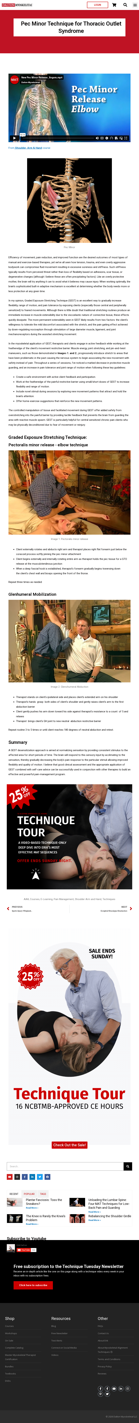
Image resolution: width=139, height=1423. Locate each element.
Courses (34, 899)
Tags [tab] (43, 1194)
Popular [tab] (29, 1194)
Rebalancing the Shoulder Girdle (109, 1216)
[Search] (128, 1166)
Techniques (109, 899)
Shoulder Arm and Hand (88, 899)
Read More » (32, 1208)
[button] (135, 5)
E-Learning (47, 899)
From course (29, 147)
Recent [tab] (14, 1194)
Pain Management (64, 899)
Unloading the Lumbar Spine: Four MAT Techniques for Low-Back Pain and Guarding (109, 1204)
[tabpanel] (69, 1212)
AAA (26, 899)
